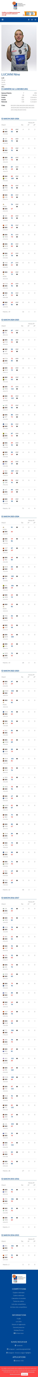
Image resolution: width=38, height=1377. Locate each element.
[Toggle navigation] (2, 19)
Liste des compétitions (19, 1304)
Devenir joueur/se (18, 1327)
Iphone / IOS (19, 1360)
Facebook (19, 1345)
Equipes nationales (19, 1292)
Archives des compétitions (18, 1307)
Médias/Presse (19, 1330)
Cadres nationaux (18, 1295)
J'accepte (24, 1374)
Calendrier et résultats (19, 1298)
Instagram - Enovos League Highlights (19, 1353)
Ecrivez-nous (19, 1333)
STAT (17, 129)
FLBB (19, 1318)
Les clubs (19, 1321)
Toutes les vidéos (18, 1301)
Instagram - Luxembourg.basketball (19, 1349)
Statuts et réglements (18, 1324)
